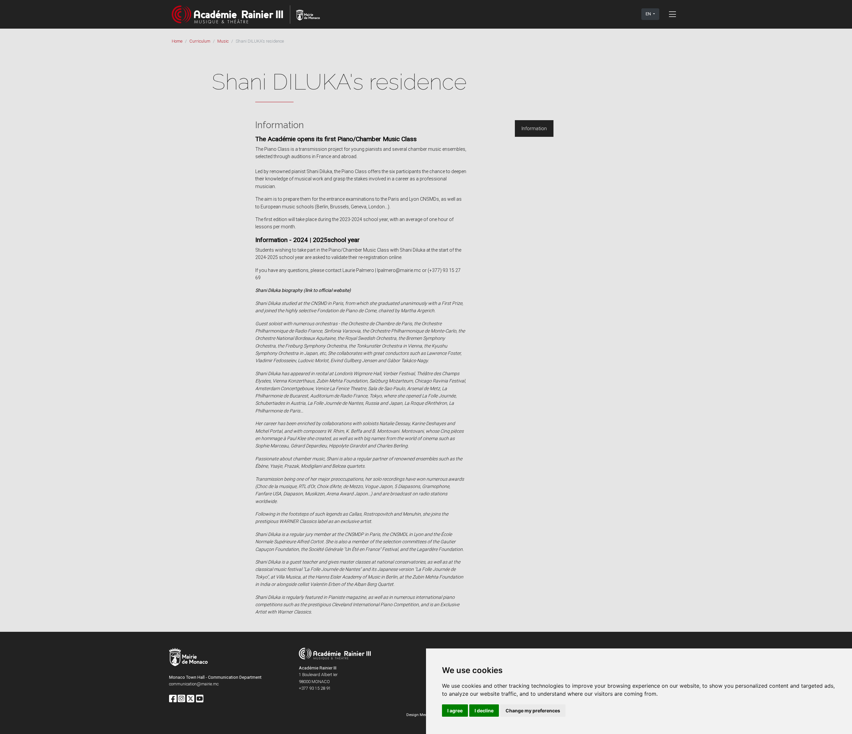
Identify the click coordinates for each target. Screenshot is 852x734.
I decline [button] (484, 710)
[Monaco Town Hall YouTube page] (199, 699)
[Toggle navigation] (672, 14)
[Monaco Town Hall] (188, 657)
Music (223, 41)
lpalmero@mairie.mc (399, 270)
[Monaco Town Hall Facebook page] (172, 699)
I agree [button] (455, 710)
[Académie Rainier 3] (246, 14)
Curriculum (199, 41)
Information (534, 128)
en (649, 13)
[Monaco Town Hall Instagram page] (181, 699)
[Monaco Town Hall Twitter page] (190, 699)
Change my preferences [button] (533, 710)
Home (177, 41)
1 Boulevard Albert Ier (318, 674)
